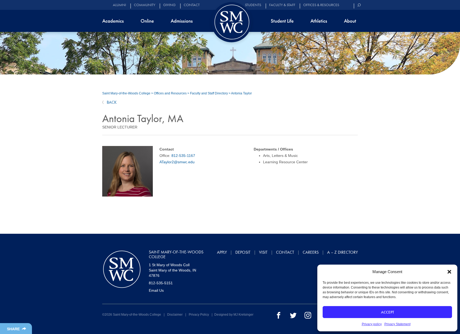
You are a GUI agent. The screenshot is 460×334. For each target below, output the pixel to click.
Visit (263, 252)
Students (253, 5)
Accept (387, 312)
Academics (113, 21)
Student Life (282, 21)
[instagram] (308, 315)
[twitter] (293, 315)
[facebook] (278, 315)
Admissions (182, 21)
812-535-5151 (161, 283)
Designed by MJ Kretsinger (233, 314)
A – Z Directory (342, 252)
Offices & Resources (321, 5)
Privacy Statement (397, 324)
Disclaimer (175, 314)
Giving (169, 5)
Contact (192, 5)
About (350, 21)
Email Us (156, 290)
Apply (222, 252)
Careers (311, 252)
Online (147, 21)
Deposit (242, 252)
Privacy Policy (199, 314)
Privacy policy (372, 324)
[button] (449, 271)
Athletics (318, 21)
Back (111, 102)
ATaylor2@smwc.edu (177, 162)
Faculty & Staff (282, 5)
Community (144, 5)
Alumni (119, 5)
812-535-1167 (183, 155)
